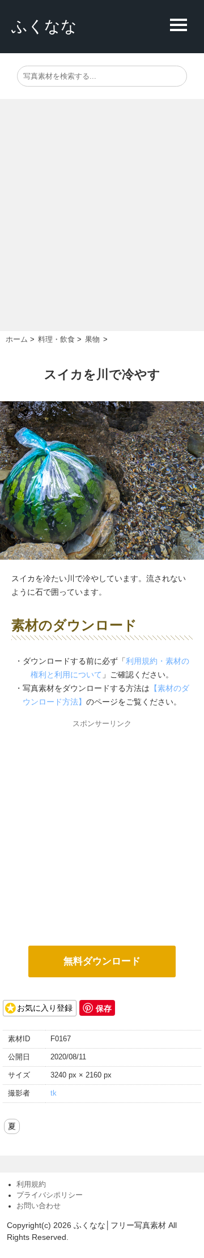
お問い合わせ (38, 1206)
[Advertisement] (102, 223)
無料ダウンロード (102, 961)
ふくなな (44, 26)
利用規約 (31, 1184)
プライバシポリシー (49, 1195)
